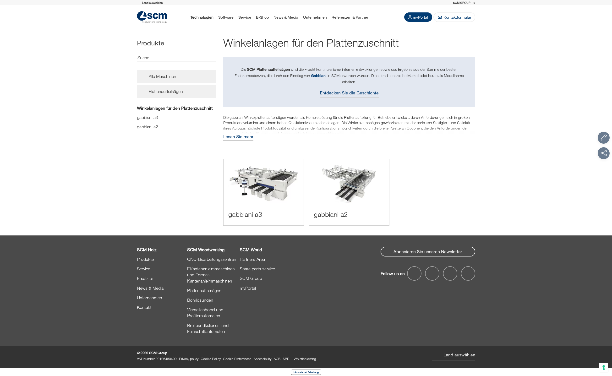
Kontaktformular (457, 17)
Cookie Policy (211, 359)
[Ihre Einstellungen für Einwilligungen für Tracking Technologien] (603, 367)
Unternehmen (315, 17)
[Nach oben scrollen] (604, 346)
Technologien (202, 17)
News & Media (285, 17)
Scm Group (462, 3)
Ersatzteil (145, 278)
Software (226, 17)
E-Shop (262, 17)
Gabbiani (319, 75)
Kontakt (144, 307)
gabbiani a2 (147, 126)
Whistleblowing (305, 359)
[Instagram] (468, 273)
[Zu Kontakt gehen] (604, 138)
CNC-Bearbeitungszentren (211, 259)
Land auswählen (459, 354)
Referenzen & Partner (350, 17)
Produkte (145, 259)
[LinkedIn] (450, 273)
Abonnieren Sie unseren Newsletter (427, 251)
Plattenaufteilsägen (204, 290)
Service (244, 17)
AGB (277, 359)
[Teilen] (604, 153)
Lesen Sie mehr (238, 136)
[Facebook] (414, 273)
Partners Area (252, 259)
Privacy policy (188, 359)
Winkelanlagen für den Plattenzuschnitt (175, 108)
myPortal (420, 17)
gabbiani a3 (147, 117)
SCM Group (251, 278)
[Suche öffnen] (377, 17)
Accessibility (262, 359)
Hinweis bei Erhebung (306, 372)
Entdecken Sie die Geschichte (349, 92)
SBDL (287, 359)
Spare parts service (257, 268)
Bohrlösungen (200, 300)
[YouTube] (432, 273)
